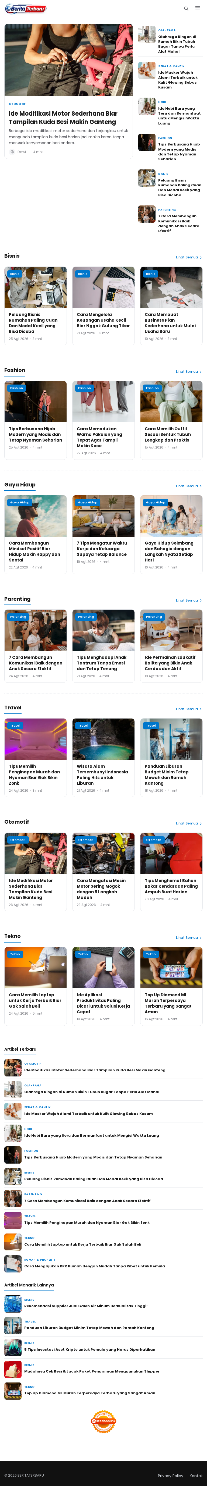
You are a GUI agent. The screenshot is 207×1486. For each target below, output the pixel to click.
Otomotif (17, 104)
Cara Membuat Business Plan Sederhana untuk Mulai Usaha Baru (170, 323)
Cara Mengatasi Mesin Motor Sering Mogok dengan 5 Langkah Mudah (101, 889)
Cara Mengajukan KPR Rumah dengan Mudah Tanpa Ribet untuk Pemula (94, 1266)
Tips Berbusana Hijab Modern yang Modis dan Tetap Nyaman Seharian (179, 152)
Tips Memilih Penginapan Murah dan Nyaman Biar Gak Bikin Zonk (34, 774)
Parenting (167, 210)
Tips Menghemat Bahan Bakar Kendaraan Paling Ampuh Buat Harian (171, 886)
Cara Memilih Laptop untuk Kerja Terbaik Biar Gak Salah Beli (35, 1000)
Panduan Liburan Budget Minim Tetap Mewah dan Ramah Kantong (167, 774)
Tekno (15, 954)
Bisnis (163, 174)
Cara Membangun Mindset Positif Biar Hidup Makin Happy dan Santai (34, 551)
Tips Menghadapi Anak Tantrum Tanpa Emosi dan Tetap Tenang (101, 663)
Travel (15, 725)
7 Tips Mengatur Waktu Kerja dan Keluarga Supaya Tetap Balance (102, 548)
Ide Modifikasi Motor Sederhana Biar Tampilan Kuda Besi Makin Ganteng (63, 117)
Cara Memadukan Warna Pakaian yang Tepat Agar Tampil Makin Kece (99, 437)
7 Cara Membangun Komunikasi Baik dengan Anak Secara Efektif (178, 223)
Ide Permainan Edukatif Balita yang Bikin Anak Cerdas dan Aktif (170, 663)
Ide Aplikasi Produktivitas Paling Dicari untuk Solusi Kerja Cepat (103, 1003)
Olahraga (167, 30)
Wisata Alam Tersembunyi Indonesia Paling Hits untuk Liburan (102, 774)
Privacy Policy (170, 1475)
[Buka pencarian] (186, 8)
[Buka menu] (197, 9)
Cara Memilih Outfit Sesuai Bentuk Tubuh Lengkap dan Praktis (168, 434)
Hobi (162, 102)
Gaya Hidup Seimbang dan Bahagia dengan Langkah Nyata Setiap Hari (169, 551)
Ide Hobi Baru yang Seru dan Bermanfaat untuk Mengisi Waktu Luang (179, 116)
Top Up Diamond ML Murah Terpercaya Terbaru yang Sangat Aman (168, 1003)
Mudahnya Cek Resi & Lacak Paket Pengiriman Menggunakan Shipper (92, 1371)
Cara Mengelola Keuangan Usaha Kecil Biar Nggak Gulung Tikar (103, 320)
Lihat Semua (187, 257)
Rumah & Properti (39, 1260)
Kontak (196, 1475)
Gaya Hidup (19, 502)
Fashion (165, 138)
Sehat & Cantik (171, 66)
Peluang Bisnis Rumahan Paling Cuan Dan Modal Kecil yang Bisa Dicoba (179, 188)
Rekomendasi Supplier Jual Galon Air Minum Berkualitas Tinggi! (85, 1306)
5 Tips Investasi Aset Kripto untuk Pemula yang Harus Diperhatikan (89, 1349)
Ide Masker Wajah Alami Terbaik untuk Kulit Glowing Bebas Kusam (178, 80)
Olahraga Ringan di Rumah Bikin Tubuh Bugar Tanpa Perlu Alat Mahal (177, 44)
